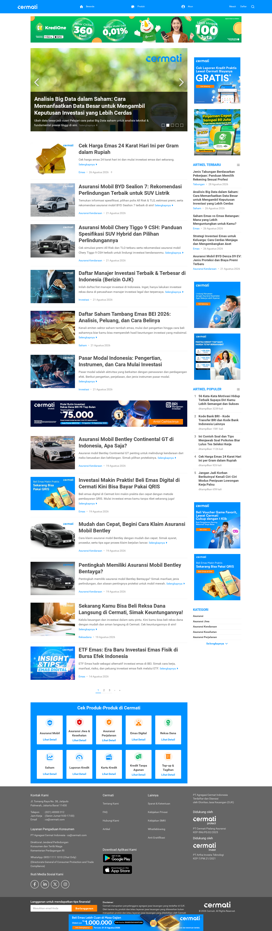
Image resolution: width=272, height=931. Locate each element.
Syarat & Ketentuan (159, 803)
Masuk (232, 6)
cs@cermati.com (55, 819)
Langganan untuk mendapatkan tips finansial (60, 901)
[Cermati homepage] (217, 904)
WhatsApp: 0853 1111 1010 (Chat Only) (53, 857)
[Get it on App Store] (145, 869)
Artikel (106, 829)
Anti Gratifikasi (156, 837)
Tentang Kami (111, 803)
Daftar (243, 6)
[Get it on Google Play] (145, 858)
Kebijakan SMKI (157, 820)
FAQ (105, 812)
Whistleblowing (156, 829)
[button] (37, 82)
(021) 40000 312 (54, 812)
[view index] (238, 165)
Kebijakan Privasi (157, 812)
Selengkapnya (215, 643)
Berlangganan (84, 908)
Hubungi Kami (111, 820)
